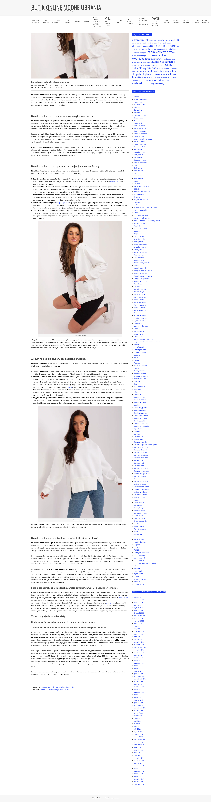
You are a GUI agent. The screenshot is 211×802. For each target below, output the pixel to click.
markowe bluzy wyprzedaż (103, 85)
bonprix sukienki (170, 40)
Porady (136, 368)
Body (135, 165)
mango (143, 55)
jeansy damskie (139, 223)
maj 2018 (137, 768)
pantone (137, 355)
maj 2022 (137, 721)
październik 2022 (140, 708)
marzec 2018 (138, 774)
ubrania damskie (152, 80)
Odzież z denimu (140, 352)
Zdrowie (137, 582)
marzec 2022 (138, 726)
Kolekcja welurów (140, 252)
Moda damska (139, 331)
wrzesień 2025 (139, 618)
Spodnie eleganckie (141, 416)
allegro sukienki (140, 39)
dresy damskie (139, 194)
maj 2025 (137, 629)
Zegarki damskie (140, 584)
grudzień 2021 (139, 734)
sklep (70, 387)
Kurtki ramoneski (140, 310)
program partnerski (141, 376)
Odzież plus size (140, 350)
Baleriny (137, 107)
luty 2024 (137, 668)
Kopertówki (138, 284)
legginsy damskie (140, 315)
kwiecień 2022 (139, 724)
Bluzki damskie (139, 126)
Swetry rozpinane (140, 513)
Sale (135, 384)
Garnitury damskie (140, 210)
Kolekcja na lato (139, 250)
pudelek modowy (140, 379)
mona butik (156, 65)
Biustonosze (138, 118)
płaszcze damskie (140, 365)
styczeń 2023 (138, 700)
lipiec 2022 (138, 716)
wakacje (137, 568)
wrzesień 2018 (139, 758)
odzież (162, 65)
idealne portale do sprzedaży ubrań (147, 221)
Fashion (137, 205)
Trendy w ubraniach (141, 553)
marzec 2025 (138, 634)
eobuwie (137, 202)
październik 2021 (140, 739)
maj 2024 (137, 660)
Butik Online (123, 598)
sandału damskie (140, 387)
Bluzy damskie (139, 155)
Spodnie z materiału (141, 426)
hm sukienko (144, 48)
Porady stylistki (139, 371)
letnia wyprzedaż (159, 52)
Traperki (137, 545)
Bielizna (137, 113)
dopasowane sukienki (142, 192)
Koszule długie (139, 292)
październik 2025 (140, 616)
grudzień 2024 (139, 642)
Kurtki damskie (139, 294)
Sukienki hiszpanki (140, 452)
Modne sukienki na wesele (143, 339)
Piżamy (136, 360)
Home (136, 213)
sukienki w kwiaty (140, 484)
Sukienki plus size (140, 476)
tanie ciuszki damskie (157, 77)
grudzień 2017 (139, 779)
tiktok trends (138, 534)
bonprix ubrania (146, 43)
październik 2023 (140, 679)
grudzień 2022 (139, 703)
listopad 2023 (139, 676)
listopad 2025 (139, 613)
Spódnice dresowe (140, 402)
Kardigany (137, 231)
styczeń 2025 (138, 639)
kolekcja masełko (140, 247)
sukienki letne (142, 77)
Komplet (137, 265)
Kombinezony (139, 260)
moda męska (138, 334)
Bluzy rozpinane (140, 160)
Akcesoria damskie (140, 99)
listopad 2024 (139, 645)
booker (58, 85)
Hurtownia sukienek (141, 215)
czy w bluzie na (69, 85)
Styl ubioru (138, 429)
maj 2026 (137, 597)
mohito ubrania (147, 65)
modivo (119, 85)
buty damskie (139, 176)
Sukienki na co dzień (141, 468)
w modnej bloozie (46, 88)
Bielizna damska (140, 115)
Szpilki (136, 524)
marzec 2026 (138, 602)
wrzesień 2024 (139, 650)
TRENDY (137, 547)
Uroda (136, 566)
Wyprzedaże (138, 574)
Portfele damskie (140, 373)
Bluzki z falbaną (140, 142)
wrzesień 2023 (139, 681)
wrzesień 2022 (139, 710)
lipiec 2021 (138, 747)
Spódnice (137, 394)
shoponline (138, 389)
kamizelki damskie (140, 228)
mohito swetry (137, 65)
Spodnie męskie (140, 421)
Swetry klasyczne (140, 508)
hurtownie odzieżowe (142, 218)
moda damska (169, 59)
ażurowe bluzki (139, 105)
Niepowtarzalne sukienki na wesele (147, 342)
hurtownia (114, 181)
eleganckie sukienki (141, 199)
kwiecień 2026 (139, 600)
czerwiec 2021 (139, 750)
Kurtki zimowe (139, 313)
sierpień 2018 (139, 761)
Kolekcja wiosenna (140, 255)
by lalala (154, 43)
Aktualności (39, 85)
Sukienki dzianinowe (141, 447)
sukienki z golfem (140, 492)
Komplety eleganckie (141, 279)
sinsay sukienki (170, 71)
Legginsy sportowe (140, 318)
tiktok (136, 531)
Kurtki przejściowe (140, 305)
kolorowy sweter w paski (139, 52)
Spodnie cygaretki (140, 408)
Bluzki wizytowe (139, 136)
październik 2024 (140, 647)
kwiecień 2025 (139, 631)
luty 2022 (137, 729)
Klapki (136, 234)
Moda (136, 329)
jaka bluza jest (83, 85)
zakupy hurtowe (140, 579)
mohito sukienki (165, 61)
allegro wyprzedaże (155, 40)
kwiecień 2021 (139, 755)
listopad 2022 (139, 705)
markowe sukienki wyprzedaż (150, 56)
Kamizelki (137, 226)
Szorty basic (138, 516)
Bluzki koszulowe (140, 131)
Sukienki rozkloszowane (142, 479)
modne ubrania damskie (143, 62)
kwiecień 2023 (139, 692)
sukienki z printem (140, 497)
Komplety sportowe (141, 281)
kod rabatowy (139, 236)
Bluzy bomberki (139, 152)
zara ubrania (146, 84)
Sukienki (137, 434)
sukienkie (163, 74)
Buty (135, 173)
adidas (136, 97)
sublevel (137, 431)
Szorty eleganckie (140, 521)
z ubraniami (110, 603)
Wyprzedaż (138, 571)
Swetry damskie (139, 503)
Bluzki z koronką (140, 144)
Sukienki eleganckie (141, 450)
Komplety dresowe (140, 273)
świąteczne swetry (157, 84)
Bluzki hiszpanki (140, 128)
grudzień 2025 (139, 610)
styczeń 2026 (138, 608)
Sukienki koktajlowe (141, 455)
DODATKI (137, 189)
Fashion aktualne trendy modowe (146, 207)
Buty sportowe (139, 178)
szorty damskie (139, 518)
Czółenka (137, 184)
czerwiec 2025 (139, 626)
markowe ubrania (154, 59)
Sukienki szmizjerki (141, 481)
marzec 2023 (138, 695)
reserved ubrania (142, 71)
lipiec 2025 (138, 623)
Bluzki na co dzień (140, 134)
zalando (59, 88)
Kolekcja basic (139, 242)
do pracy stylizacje (164, 43)
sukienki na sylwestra (142, 474)
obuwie (136, 344)
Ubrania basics (139, 555)
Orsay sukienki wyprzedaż (152, 66)
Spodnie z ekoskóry (141, 423)
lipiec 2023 (138, 684)
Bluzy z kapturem (62, 203)
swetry (136, 500)
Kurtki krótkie (139, 300)
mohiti (34, 88)
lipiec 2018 (138, 763)
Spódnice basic (139, 397)
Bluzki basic (138, 123)
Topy (135, 537)
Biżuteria (137, 120)
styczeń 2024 (138, 671)
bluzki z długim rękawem (143, 139)
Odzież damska (139, 347)
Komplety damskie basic (143, 271)
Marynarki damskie (141, 326)
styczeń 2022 (138, 732)
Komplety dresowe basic (143, 276)
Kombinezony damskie (142, 263)
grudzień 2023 (139, 674)
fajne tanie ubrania (163, 46)
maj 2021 (137, 753)
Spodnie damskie (140, 410)
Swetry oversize (139, 510)
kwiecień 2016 (139, 784)
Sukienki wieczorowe (141, 487)
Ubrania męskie (139, 560)
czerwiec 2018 (139, 766)
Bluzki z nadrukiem (141, 147)
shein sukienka (155, 71)
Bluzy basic (138, 149)
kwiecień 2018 (139, 771)
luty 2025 (137, 637)
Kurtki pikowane (140, 302)
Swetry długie (139, 505)
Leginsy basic (139, 321)
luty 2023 (137, 697)
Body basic (138, 168)
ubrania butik (136, 81)
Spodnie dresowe (140, 413)
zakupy (136, 576)
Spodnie (137, 405)
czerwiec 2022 (139, 718)
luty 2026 (137, 605)
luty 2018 (137, 776)
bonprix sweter (136, 43)
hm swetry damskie (158, 49)
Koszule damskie (140, 289)
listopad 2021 (139, 737)
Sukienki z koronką (140, 495)
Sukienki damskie (140, 442)
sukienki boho (139, 439)
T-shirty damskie (140, 529)
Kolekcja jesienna (140, 244)
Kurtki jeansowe (140, 297)
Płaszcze (137, 363)
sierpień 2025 (139, 621)
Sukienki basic (139, 437)
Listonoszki (138, 323)
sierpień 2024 (139, 652)
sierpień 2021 (139, 745)
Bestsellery (138, 110)
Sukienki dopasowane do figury (145, 445)
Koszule (137, 286)
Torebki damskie (140, 542)
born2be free (139, 171)
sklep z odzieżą (153, 74)
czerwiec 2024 (139, 658)
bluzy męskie (138, 157)
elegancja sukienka (141, 46)
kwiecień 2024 (139, 663)
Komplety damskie (140, 268)
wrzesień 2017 (139, 782)
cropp (136, 181)
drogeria (137, 197)
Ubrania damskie (140, 558)
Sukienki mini (139, 466)
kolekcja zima (139, 257)
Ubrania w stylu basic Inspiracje (145, 563)
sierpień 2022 (139, 713)
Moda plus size (139, 337)
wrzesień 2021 (139, 742)
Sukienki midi (139, 463)
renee (168, 68)
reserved (137, 381)
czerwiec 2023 (139, 687)
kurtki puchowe (139, 308)
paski (136, 358)
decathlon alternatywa (142, 186)
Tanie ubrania (170, 77)
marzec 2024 (138, 666)
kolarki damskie (139, 239)
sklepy (136, 392)
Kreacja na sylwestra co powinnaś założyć (55, 690)
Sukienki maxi (139, 460)
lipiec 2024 (138, 655)
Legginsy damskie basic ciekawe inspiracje (58, 687)
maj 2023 (137, 689)
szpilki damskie (139, 526)
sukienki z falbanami (141, 489)
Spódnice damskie (140, 400)
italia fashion (171, 49)
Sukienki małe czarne (141, 458)
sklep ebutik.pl (139, 74)
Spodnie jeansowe (140, 418)
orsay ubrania (160, 68)
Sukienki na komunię (141, 471)
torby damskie (139, 539)
